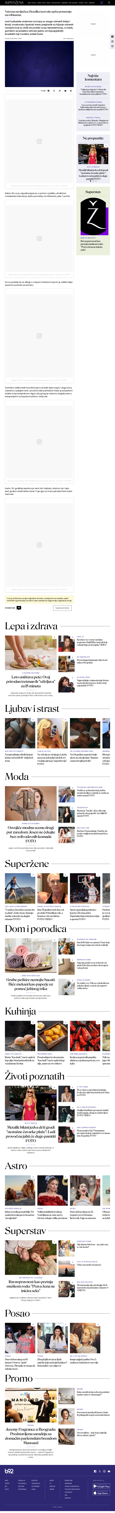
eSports (35, 1480)
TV (50, 1483)
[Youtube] (109, 1471)
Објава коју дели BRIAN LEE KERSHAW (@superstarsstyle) (28, 481)
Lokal (34, 1489)
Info (6, 1480)
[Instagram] (104, 1471)
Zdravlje (21, 1480)
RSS (66, 1495)
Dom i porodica (73, 3)
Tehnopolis (36, 1483)
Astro (86, 3)
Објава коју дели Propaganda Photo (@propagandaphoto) (28, 275)
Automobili (36, 1486)
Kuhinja (81, 3)
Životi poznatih (55, 3)
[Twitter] (100, 1471)
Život (7, 1489)
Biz (6, 1486)
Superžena (22, 1489)
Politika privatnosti (72, 1489)
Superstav (92, 3)
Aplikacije (68, 1492)
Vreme (52, 1489)
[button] (90, 181)
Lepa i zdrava (32, 3)
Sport (7, 1483)
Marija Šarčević (88, 238)
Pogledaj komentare (62, 608)
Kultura (21, 1486)
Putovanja (22, 1483)
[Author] (93, 216)
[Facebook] (95, 1471)
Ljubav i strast (41, 3)
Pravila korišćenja (72, 1486)
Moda (48, 3)
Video (52, 1480)
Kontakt (68, 1498)
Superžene (65, 3)
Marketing (69, 1480)
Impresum (68, 1483)
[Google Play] (101, 1486)
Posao (8, 1356)
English (52, 1486)
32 (19, 608)
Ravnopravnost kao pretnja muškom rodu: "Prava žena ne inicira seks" (92, 245)
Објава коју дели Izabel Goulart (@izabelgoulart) (28, 186)
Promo (31, 1425)
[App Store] (101, 1493)
